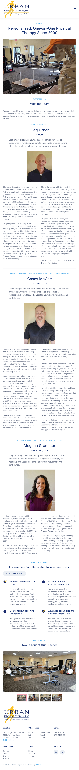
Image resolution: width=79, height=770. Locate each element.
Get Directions (8, 740)
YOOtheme (38, 765)
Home (30, 751)
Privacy (6, 758)
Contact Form (59, 732)
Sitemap (6, 756)
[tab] (22, 697)
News (5, 753)
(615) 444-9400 (59, 735)
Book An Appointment (14, 573)
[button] (75, 9)
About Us (32, 753)
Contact (31, 756)
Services (6, 751)
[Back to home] (16, 9)
